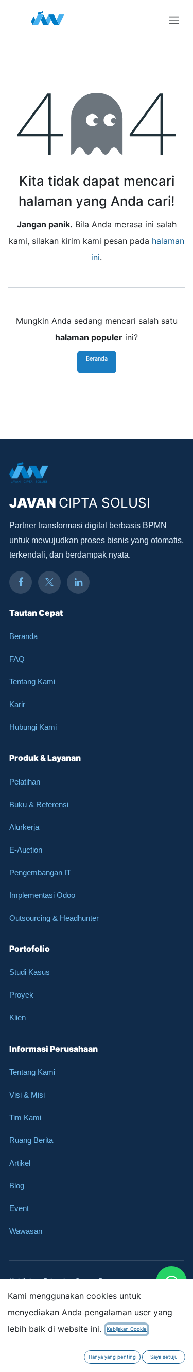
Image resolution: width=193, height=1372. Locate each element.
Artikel (19, 1162)
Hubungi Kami (33, 727)
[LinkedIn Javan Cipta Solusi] (78, 582)
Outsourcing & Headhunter (54, 917)
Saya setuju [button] (164, 1357)
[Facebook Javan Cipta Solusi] (20, 582)
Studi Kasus (29, 972)
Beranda (97, 358)
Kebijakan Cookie (127, 1329)
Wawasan (25, 1231)
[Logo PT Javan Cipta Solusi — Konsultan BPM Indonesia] (47, 19)
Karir (17, 704)
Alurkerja (24, 827)
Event (19, 1208)
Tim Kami (25, 1117)
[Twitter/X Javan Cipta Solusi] (49, 582)
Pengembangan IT (40, 872)
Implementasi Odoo (42, 895)
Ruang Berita (31, 1140)
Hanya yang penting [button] (112, 1357)
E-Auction (25, 849)
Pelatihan (24, 781)
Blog (16, 1185)
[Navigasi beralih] (174, 19)
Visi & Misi (27, 1094)
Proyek (21, 994)
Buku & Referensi (38, 804)
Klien (17, 1017)
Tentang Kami (32, 681)
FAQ (17, 659)
